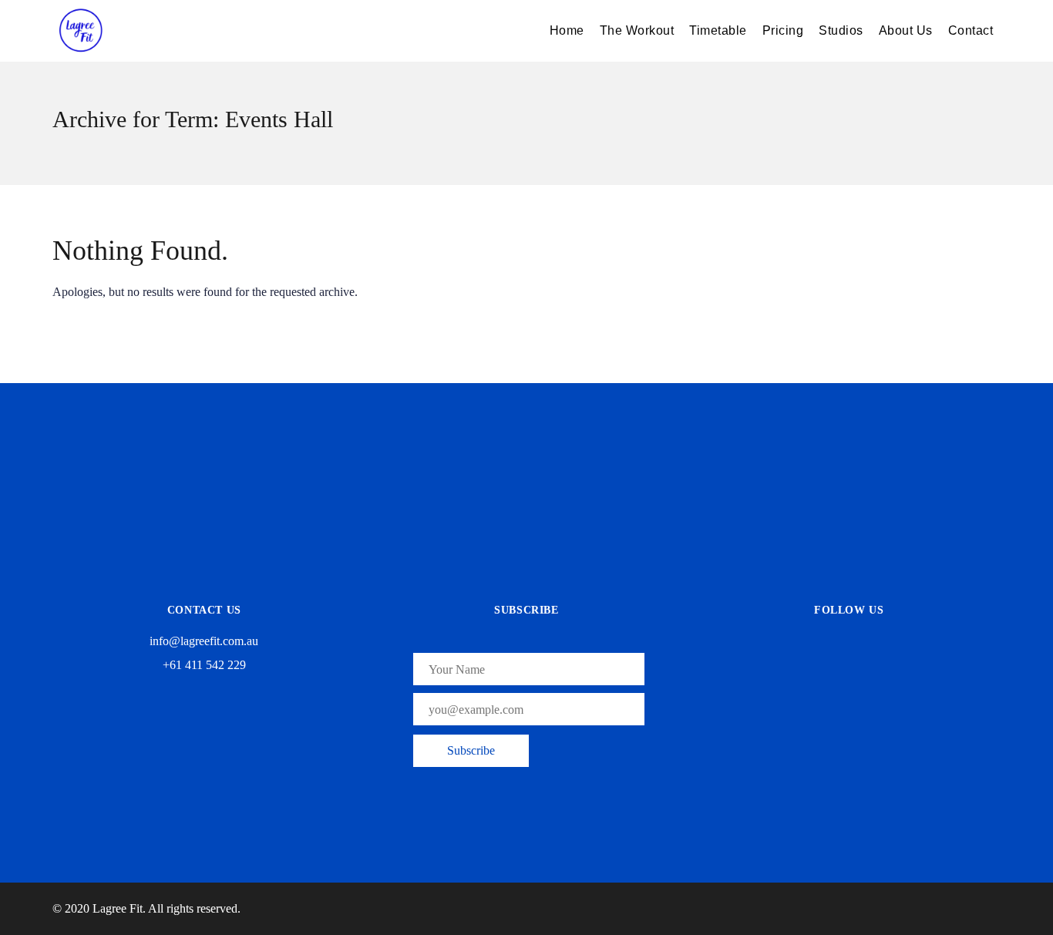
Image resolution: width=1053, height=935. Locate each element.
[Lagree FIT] (168, 31)
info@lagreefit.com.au (204, 640)
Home (567, 30)
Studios (841, 30)
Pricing (783, 30)
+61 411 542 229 (204, 664)
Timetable (718, 30)
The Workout (637, 30)
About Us (906, 30)
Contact (971, 30)
